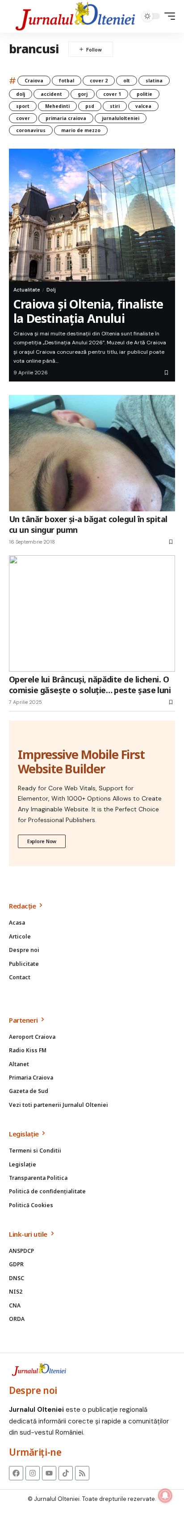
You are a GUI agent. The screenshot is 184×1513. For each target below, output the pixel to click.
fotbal (66, 80)
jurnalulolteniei (120, 118)
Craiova (34, 80)
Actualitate (26, 290)
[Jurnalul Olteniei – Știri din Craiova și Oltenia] (75, 16)
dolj (20, 94)
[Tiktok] (66, 1473)
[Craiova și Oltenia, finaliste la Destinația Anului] (92, 215)
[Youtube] (49, 1473)
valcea (143, 106)
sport (22, 106)
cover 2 (99, 80)
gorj (83, 94)
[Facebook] (16, 1473)
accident (51, 94)
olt (126, 80)
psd (89, 106)
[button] (167, 16)
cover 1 (112, 94)
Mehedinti (57, 106)
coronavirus (31, 130)
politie (144, 94)
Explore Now (41, 841)
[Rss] (82, 1473)
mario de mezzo (80, 130)
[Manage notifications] (165, 1495)
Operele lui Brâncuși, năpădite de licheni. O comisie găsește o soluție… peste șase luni (90, 684)
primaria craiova (66, 118)
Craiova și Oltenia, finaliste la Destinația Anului (88, 311)
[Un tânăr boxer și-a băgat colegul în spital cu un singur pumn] (92, 453)
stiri (115, 106)
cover (23, 118)
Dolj (51, 290)
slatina (154, 80)
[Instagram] (32, 1473)
